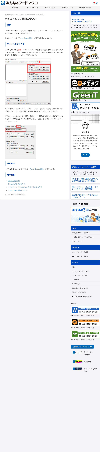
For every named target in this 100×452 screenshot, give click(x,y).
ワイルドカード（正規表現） (81, 275)
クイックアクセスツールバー (81, 271)
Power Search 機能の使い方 (18, 190)
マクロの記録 (76, 283)
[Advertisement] (85, 389)
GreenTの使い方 (14, 181)
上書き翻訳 (75, 279)
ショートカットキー (78, 241)
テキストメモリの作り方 (16, 184)
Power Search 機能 (25, 38)
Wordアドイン (50, 7)
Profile (85, 155)
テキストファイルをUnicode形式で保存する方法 (25, 187)
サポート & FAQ (32, 7)
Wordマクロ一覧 (67, 7)
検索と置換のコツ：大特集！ (81, 232)
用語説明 (15, 7)
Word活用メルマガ (85, 7)
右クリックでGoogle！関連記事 (82, 296)
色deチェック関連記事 (79, 292)
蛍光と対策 (87, 362)
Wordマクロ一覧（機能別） (80, 256)
